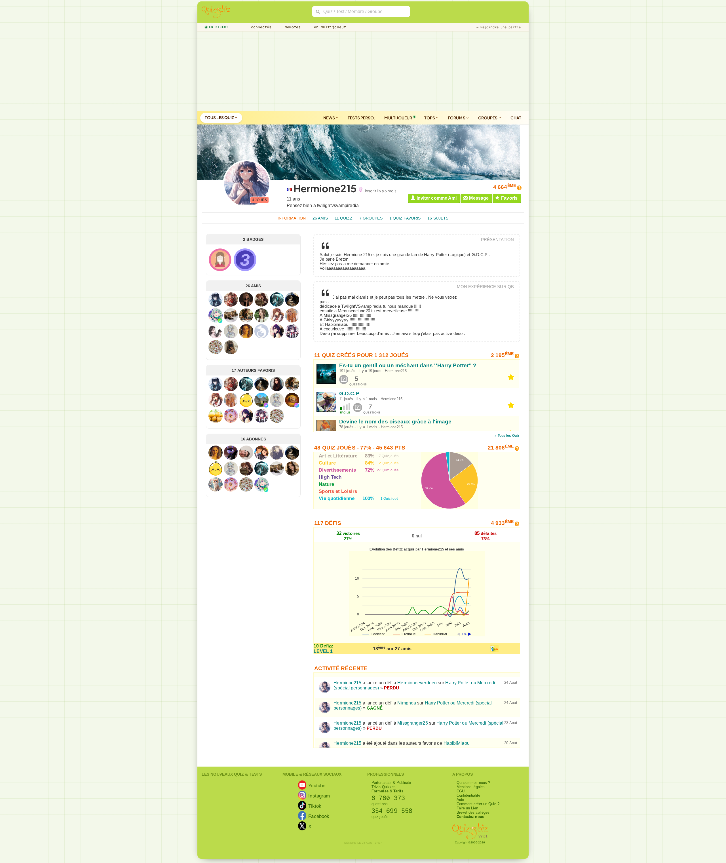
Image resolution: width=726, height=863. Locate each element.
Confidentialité (468, 795)
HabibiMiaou (457, 743)
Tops (430, 117)
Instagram (319, 796)
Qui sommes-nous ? (473, 782)
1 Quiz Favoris (405, 218)
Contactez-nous (470, 817)
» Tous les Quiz (507, 436)
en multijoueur (328, 27)
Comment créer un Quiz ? (478, 804)
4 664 (504, 187)
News (329, 117)
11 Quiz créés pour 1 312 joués (361, 355)
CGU (461, 791)
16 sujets (437, 218)
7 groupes (371, 218)
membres (291, 27)
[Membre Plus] (220, 321)
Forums (457, 117)
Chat (515, 117)
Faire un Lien (467, 808)
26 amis (320, 218)
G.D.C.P (349, 393)
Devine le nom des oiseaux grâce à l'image (395, 422)
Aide (460, 799)
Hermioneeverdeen (417, 682)
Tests (361, 117)
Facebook (318, 816)
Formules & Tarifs (387, 791)
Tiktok (314, 806)
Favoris (509, 198)
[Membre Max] (266, 405)
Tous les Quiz (220, 117)
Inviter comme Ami (437, 198)
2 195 (502, 355)
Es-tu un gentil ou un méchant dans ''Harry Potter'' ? (407, 365)
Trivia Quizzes (384, 787)
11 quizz (344, 218)
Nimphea (406, 702)
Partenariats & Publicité (391, 782)
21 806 (501, 448)
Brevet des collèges (473, 812)
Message (479, 198)
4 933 (502, 523)
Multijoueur (398, 117)
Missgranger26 (412, 723)
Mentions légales (471, 787)
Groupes (488, 117)
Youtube (316, 785)
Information (292, 218)
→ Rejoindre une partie (498, 27)
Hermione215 (396, 371)
